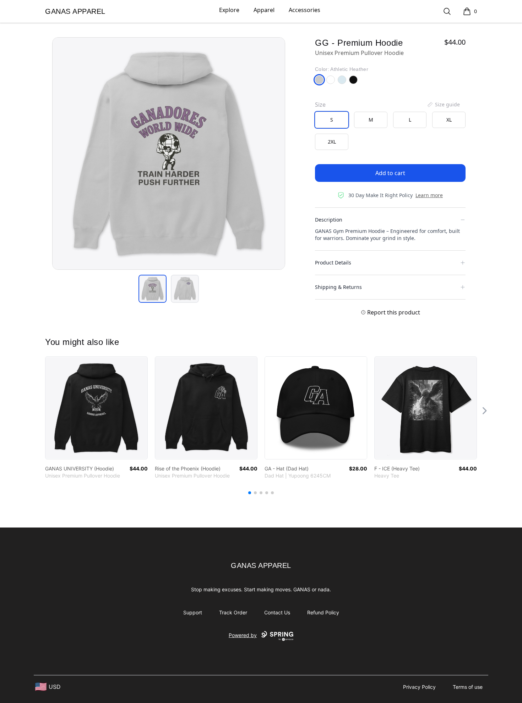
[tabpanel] (168, 153)
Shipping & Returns (338, 287)
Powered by (243, 635)
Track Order (233, 612)
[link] (96, 408)
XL (449, 119)
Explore (229, 10)
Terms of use (468, 687)
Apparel (264, 10)
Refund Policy (323, 612)
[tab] (152, 288)
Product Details (333, 262)
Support (192, 612)
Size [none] (320, 104)
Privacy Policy (419, 687)
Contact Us (277, 612)
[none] (443, 104)
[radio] (331, 120)
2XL (332, 141)
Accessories (304, 10)
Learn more (429, 195)
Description (328, 219)
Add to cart (390, 173)
